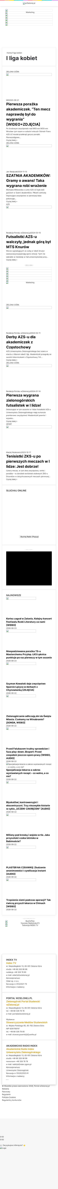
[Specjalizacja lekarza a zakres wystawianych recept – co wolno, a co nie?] (29, 767)
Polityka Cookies (9, 1097)
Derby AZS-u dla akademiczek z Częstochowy (21, 342)
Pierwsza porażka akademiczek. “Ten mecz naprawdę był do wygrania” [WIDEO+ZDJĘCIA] (28, 114)
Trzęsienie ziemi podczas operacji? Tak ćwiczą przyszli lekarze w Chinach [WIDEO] (28, 903)
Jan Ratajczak (12, 172)
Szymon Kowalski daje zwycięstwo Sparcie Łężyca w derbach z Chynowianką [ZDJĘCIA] (25, 686)
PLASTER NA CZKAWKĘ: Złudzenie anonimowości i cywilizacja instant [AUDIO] (26, 870)
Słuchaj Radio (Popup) (29, 537)
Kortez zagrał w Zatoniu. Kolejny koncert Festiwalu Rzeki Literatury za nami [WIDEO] (29, 621)
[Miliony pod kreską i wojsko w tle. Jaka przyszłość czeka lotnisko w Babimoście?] (21, 815)
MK (7, 100)
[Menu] (54, 4)
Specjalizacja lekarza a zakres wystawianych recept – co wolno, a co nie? (27, 773)
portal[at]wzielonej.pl (21, 1014)
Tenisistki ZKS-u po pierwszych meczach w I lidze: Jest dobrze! (28, 461)
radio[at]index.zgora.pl (21, 1064)
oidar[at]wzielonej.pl (21, 975)
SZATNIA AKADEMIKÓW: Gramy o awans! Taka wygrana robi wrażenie (28, 180)
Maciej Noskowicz (13, 452)
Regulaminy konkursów (11, 1100)
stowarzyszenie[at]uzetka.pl (24, 1034)
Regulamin (6, 1094)
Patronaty (6, 1092)
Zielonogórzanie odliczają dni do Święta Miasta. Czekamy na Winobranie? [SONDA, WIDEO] (28, 719)
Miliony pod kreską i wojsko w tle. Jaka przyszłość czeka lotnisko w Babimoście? (28, 838)
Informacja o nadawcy (15, 987)
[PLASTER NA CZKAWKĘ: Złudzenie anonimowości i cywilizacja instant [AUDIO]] (21, 848)
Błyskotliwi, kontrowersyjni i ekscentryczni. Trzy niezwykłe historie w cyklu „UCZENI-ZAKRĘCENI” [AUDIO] (28, 805)
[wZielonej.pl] (29, 3)
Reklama (5, 1089)
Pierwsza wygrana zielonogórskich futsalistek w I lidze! (23, 400)
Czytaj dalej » (11, 140)
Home (9, 53)
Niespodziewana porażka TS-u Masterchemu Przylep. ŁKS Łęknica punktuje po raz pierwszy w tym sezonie (29, 654)
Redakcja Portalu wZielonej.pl (18, 233)
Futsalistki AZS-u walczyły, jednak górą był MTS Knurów (28, 241)
